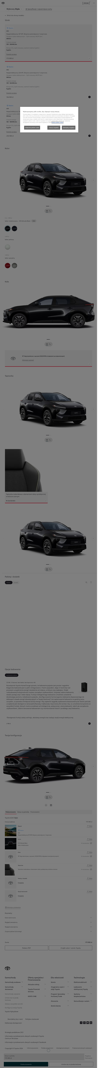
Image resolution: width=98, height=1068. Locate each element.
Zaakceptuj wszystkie (68, 127)
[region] (49, 119)
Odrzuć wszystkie (54, 127)
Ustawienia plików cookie (32, 127)
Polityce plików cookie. (57, 122)
